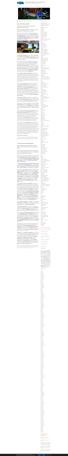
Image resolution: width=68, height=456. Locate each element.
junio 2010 (42, 398)
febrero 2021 (42, 293)
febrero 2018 (42, 323)
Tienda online (43, 208)
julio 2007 (42, 426)
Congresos (42, 75)
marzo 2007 (42, 430)
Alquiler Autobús (44, 32)
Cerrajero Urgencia (44, 59)
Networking (43, 152)
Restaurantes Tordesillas (45, 184)
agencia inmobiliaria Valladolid (45, 252)
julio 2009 (42, 406)
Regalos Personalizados (45, 178)
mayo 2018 (42, 320)
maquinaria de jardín (44, 128)
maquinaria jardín (44, 129)
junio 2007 (42, 427)
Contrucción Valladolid (45, 79)
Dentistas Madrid (44, 84)
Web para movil (43, 223)
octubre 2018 (42, 316)
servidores (42, 197)
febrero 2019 (42, 312)
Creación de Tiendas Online (44, 244)
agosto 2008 (42, 415)
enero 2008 (42, 421)
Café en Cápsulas (43, 44)
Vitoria (42, 218)
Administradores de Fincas (45, 24)
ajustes (34, 455)
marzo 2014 (42, 361)
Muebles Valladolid (44, 151)
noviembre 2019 (42, 304)
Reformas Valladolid (44, 177)
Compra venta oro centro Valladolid (45, 239)
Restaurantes (43, 183)
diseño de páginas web (27, 138)
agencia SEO (18, 138)
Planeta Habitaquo (44, 159)
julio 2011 (42, 387)
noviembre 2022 (42, 276)
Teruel (42, 206)
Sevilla (42, 198)
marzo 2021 (42, 292)
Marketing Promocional (45, 135)
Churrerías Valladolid (44, 60)
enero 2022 (42, 284)
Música (42, 137)
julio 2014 (42, 358)
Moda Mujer (43, 146)
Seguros (42, 192)
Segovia (42, 191)
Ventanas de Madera (44, 215)
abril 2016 (42, 339)
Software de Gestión (44, 202)
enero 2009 (42, 410)
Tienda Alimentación (44, 207)
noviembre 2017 (42, 325)
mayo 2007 (42, 428)
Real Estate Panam (44, 169)
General (42, 108)
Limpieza (42, 122)
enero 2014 (42, 363)
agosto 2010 (42, 396)
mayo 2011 (42, 389)
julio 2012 (42, 378)
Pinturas (42, 158)
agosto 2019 (42, 307)
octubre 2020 (42, 296)
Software (42, 201)
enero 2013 (42, 374)
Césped (42, 57)
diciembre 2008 (42, 411)
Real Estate (43, 168)
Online (42, 155)
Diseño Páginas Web (34, 245)
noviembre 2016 (42, 333)
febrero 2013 (42, 373)
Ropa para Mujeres (44, 189)
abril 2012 (42, 380)
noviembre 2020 (42, 295)
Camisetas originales (44, 52)
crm (50, 254)
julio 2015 (42, 347)
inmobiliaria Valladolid (45, 258)
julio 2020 (42, 299)
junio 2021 (42, 289)
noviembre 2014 (42, 354)
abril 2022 (42, 281)
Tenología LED (43, 205)
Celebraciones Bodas (44, 58)
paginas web (45, 261)
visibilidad (42, 217)
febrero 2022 (42, 283)
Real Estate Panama (44, 170)
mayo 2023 (42, 271)
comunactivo (43, 72)
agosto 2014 (42, 357)
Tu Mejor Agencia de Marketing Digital (25, 143)
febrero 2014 (42, 362)
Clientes (42, 64)
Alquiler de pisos (44, 34)
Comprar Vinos (43, 71)
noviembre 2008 (42, 412)
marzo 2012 (42, 381)
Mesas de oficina (43, 138)
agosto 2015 (42, 346)
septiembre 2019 (42, 306)
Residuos (42, 182)
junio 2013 (42, 369)
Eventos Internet (44, 100)
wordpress (47, 266)
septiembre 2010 (42, 395)
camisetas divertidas (44, 50)
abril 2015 (42, 350)
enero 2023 (42, 275)
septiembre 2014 (42, 356)
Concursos (42, 74)
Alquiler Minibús (44, 36)
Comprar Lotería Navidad (45, 68)
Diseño (30, 245)
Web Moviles (43, 222)
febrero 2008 (42, 420)
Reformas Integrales (44, 175)
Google (42, 111)
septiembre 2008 (42, 414)
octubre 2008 (42, 413)
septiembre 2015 (42, 345)
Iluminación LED (43, 114)
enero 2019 (42, 313)
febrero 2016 (42, 341)
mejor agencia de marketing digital (23, 247)
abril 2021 (42, 291)
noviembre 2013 (42, 365)
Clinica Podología (44, 65)
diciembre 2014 (42, 353)
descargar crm (45, 255)
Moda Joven (43, 145)
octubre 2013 (42, 366)
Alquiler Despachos (44, 35)
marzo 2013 (42, 372)
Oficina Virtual (43, 153)
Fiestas (42, 103)
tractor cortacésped (49, 265)
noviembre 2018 (42, 315)
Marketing (42, 130)
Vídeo (41, 210)
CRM (41, 80)
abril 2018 (42, 321)
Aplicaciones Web (44, 40)
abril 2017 (42, 329)
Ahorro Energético (44, 27)
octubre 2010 (42, 394)
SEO (32, 247)
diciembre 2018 (42, 314)
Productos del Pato (44, 163)
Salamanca (42, 190)
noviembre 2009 (42, 403)
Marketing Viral (43, 136)
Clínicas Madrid (43, 63)
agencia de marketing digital (33, 62)
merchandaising (49, 260)
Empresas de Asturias (44, 98)
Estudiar (42, 99)
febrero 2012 (42, 382)
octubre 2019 (42, 305)
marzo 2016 (42, 340)
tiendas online (43, 265)
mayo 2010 (42, 399)
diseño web (46, 256)
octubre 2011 (42, 385)
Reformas (42, 174)
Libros (42, 121)
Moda (42, 143)
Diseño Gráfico (43, 89)
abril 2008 (42, 418)
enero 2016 (42, 342)
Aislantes (42, 28)
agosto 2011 (42, 386)
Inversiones (43, 119)
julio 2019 (42, 308)
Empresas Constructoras (45, 97)
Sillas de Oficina (43, 199)
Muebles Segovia (43, 150)
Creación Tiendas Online (22, 138)
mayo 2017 (42, 328)
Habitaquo (46, 257)
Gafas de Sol (43, 107)
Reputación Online (44, 181)
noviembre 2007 (42, 423)
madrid (47, 258)
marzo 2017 (42, 330)
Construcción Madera (44, 76)
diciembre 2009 (42, 402)
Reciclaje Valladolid (44, 171)
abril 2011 (42, 390)
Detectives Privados (44, 87)
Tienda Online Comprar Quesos (44, 231)
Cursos (42, 81)
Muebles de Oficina (44, 147)
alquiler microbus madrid (43, 253)
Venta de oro (43, 213)
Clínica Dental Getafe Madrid (44, 233)
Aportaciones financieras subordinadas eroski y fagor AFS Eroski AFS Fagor (46, 447)
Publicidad (42, 166)
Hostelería (42, 112)
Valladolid (42, 209)
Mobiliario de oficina (44, 142)
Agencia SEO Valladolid (43, 246)
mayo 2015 (42, 349)
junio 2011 (42, 388)
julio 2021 (42, 288)
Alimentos (42, 29)
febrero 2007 (42, 431)
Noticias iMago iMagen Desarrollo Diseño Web (34, 2)
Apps (29, 245)
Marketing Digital (44, 131)
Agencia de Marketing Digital (23, 24)
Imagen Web (43, 115)
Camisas (42, 48)
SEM (31, 247)
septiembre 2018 (42, 317)
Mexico (42, 139)
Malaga (42, 127)
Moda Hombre (43, 144)
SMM (41, 200)
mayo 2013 (42, 370)
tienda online (47, 264)
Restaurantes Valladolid (45, 185)
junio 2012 (42, 379)
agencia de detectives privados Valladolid (44, 250)
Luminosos (42, 123)
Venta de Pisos (43, 214)
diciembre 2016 (42, 332)
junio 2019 (42, 309)
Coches (42, 66)
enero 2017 (42, 331)
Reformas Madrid (44, 176)
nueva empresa (29, 247)
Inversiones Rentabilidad (45, 120)
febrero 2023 (42, 274)
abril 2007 (42, 429)
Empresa (37, 245)
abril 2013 (42, 371)
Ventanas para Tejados (44, 216)
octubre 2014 (42, 355)
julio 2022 (42, 279)
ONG (41, 154)
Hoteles (42, 113)
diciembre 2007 (42, 422)
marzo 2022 (42, 282)
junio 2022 (42, 280)
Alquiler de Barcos (44, 33)
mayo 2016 (42, 338)
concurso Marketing (44, 73)
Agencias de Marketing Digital (25, 245)
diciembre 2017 (42, 324)
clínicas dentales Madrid (46, 254)
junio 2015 (42, 348)
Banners (42, 42)
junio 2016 (42, 337)
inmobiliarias (43, 118)
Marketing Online (44, 134)
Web (41, 221)
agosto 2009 (42, 405)
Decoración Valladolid (45, 83)
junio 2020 (42, 300)
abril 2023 (42, 272)
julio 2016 (42, 336)
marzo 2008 (42, 419)
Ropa (41, 186)
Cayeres (42, 56)
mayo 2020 (42, 301)
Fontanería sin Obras (44, 105)
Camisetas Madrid (44, 51)
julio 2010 (42, 397)
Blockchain (43, 43)
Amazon (42, 37)
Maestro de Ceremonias (45, 126)
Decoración (43, 82)
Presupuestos (43, 162)
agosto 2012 (42, 377)
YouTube (42, 225)
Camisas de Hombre (44, 49)
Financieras (43, 104)
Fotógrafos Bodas (44, 106)
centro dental (49, 253)
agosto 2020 (42, 298)
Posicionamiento (44, 161)
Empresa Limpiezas (44, 96)
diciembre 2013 (42, 364)
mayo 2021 (42, 290)
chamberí (42, 254)
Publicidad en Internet (45, 167)
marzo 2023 (42, 273)
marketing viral (32, 138)
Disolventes (43, 92)
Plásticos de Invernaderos (45, 160)
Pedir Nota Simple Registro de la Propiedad (46, 229)
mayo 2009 (42, 407)
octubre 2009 (42, 404)
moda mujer (42, 261)
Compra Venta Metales (44, 67)
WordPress (42, 224)
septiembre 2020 (42, 297)
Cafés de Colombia (44, 45)
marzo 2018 (42, 322)
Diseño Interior (43, 90)
